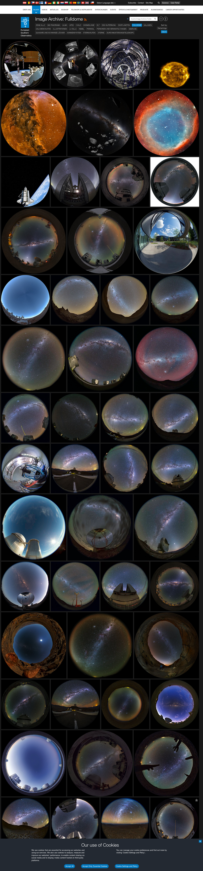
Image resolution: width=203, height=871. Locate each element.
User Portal (175, 3)
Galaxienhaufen (43, 29)
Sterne (101, 33)
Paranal (90, 29)
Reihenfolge (162, 28)
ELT (98, 25)
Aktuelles (54, 10)
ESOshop (64, 10)
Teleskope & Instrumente (81, 10)
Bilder (36, 10)
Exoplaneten (124, 25)
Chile (78, 25)
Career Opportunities (175, 10)
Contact (141, 3)
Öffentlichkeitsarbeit (128, 10)
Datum (164, 32)
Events (113, 10)
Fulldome (136, 25)
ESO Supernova (109, 25)
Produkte (144, 10)
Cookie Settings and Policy (127, 866)
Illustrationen (60, 29)
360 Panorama (53, 25)
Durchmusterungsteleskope (120, 33)
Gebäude (133, 29)
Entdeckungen (101, 10)
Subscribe (132, 3)
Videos (44, 10)
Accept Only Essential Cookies (94, 866)
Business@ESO (157, 10)
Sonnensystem (74, 33)
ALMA (64, 25)
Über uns (27, 10)
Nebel (81, 29)
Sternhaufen (89, 33)
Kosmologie (88, 25)
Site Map (149, 3)
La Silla (73, 29)
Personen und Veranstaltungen (111, 29)
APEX (71, 25)
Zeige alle (40, 25)
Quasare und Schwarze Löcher (50, 33)
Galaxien (148, 25)
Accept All (69, 866)
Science (165, 3)
